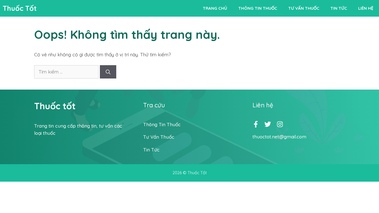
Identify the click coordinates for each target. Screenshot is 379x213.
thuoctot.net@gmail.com (279, 137)
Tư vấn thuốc (303, 8)
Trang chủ (215, 8)
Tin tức (338, 8)
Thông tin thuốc (257, 8)
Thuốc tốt (54, 105)
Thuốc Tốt (20, 8)
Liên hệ (365, 8)
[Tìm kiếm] (108, 71)
